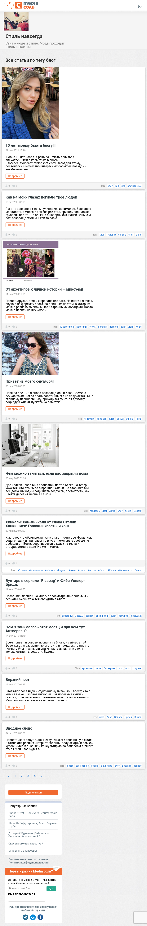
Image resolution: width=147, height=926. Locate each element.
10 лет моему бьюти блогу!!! (31, 145)
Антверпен (109, 668)
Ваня (138, 234)
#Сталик (22, 570)
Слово (138, 570)
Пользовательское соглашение (28, 859)
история (113, 326)
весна (128, 510)
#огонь (92, 570)
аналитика (106, 765)
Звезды (79, 615)
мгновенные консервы (22, 850)
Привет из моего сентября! (30, 381)
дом (104, 510)
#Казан (112, 570)
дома (112, 510)
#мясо (72, 570)
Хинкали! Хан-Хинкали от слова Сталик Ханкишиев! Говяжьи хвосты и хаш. (41, 524)
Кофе (138, 326)
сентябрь (101, 418)
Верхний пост (17, 679)
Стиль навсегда (24, 36)
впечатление (134, 185)
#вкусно (61, 570)
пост (127, 668)
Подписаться (33, 792)
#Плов (101, 570)
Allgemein (89, 418)
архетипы (81, 326)
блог (110, 185)
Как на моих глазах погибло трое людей (41, 197)
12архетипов (67, 326)
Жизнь (129, 418)
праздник (136, 615)
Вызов (137, 716)
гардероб (95, 510)
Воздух (137, 510)
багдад (122, 234)
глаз (102, 234)
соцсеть (137, 668)
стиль (92, 326)
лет (123, 185)
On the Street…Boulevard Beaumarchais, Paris (33, 814)
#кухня (82, 570)
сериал (89, 615)
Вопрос (118, 716)
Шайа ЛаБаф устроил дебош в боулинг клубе (32, 824)
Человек (111, 234)
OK (51, 888)
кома (138, 418)
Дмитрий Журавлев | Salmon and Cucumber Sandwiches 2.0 (29, 834)
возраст (126, 765)
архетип (102, 326)
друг (130, 326)
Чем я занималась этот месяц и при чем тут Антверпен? (45, 629)
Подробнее (15, 176)
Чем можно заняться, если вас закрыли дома (47, 473)
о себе (70, 765)
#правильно (36, 570)
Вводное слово (19, 728)
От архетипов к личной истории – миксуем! (44, 289)
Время (120, 418)
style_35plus (82, 765)
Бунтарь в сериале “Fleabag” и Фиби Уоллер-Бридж (45, 582)
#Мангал (50, 570)
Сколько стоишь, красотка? (25, 843)
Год (117, 185)
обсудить (123, 615)
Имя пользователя (21, 894)
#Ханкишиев (125, 570)
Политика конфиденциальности (28, 862)
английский (102, 615)
